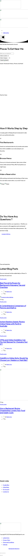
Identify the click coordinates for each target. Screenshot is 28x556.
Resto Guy (9, 291)
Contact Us (6, 491)
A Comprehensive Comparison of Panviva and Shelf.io (13, 307)
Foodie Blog (6, 485)
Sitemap (5, 544)
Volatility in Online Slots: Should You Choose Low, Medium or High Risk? (14, 359)
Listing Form (6, 538)
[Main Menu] (2, 37)
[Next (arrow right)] (2, 555)
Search (2, 60)
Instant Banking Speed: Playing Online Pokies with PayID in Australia (12, 324)
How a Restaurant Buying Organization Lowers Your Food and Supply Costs (12, 410)
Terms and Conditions (8, 542)
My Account (6, 489)
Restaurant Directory (14, 548)
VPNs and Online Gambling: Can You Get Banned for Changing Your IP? (14, 342)
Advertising (6, 487)
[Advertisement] (14, 80)
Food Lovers (3, 279)
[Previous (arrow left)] (0, 555)
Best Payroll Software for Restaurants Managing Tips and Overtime (12, 285)
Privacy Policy (6, 540)
